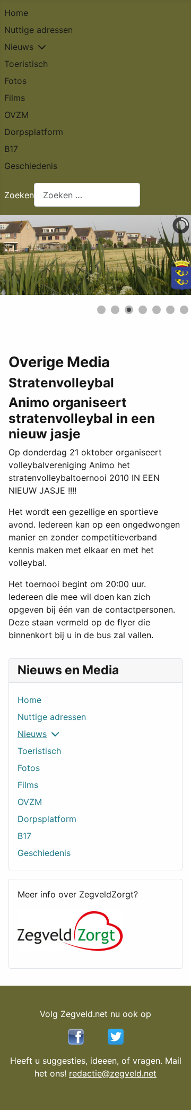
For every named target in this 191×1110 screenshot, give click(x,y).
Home (16, 12)
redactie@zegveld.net (113, 1073)
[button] (158, 255)
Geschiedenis (30, 165)
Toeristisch (26, 63)
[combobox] (87, 195)
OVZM (16, 114)
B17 (11, 148)
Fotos (15, 80)
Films (14, 97)
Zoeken (19, 195)
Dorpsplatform (33, 131)
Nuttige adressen (38, 29)
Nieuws (18, 46)
